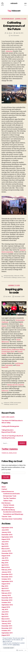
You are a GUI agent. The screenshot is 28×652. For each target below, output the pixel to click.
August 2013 (6, 584)
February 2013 (6, 593)
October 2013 (6, 579)
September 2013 (7, 581)
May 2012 (5, 614)
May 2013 (5, 586)
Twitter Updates (10, 449)
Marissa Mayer (6, 349)
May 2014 (5, 563)
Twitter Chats (7, 500)
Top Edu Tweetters (9, 498)
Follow (6, 477)
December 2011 (7, 626)
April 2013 (5, 588)
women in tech (21, 277)
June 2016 (5, 530)
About (4, 487)
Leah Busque (19, 363)
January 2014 (6, 572)
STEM (21, 275)
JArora (10, 33)
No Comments (15, 35)
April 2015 (5, 546)
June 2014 (5, 560)
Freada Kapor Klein (8, 351)
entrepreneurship (8, 275)
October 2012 (6, 602)
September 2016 (7, 527)
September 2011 (7, 633)
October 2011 (6, 630)
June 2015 (5, 541)
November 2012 (7, 600)
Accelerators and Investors (12, 512)
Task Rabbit (9, 365)
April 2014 (5, 565)
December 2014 (7, 553)
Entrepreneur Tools (9, 496)
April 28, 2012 (19, 33)
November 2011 (7, 628)
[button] (14, 94)
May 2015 (5, 544)
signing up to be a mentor (15, 385)
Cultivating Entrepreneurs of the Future (14, 26)
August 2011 (6, 635)
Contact (4, 489)
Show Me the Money (8, 510)
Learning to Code (20, 18)
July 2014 (5, 558)
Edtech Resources (8, 491)
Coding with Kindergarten (10, 426)
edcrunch (14, 3)
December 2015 (7, 534)
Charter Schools (8, 505)
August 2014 (6, 555)
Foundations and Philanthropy (13, 514)
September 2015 (7, 537)
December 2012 (7, 598)
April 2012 (5, 616)
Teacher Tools (6, 516)
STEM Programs (8, 507)
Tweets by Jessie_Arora (9, 453)
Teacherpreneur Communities (12, 519)
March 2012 (5, 619)
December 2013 (7, 574)
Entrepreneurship (8, 18)
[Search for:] (9, 443)
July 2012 (5, 609)
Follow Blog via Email (12, 461)
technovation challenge (10, 277)
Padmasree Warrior (18, 349)
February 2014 (6, 570)
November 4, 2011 (19, 296)
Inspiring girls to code (14, 291)
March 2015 (6, 548)
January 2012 (6, 623)
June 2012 (5, 612)
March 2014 (6, 567)
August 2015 (6, 539)
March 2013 (6, 591)
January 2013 (6, 595)
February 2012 (6, 621)
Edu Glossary (6, 503)
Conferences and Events (11, 493)
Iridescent (9, 51)
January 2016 (6, 532)
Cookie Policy (16, 644)
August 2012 (6, 607)
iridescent (16, 275)
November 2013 (7, 577)
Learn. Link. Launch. (8, 417)
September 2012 (7, 605)
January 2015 (6, 551)
